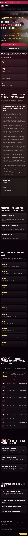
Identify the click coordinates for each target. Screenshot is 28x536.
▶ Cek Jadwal (23, 533)
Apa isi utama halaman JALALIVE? (12, 491)
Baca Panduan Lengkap (14, 48)
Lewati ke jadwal (3, 0)
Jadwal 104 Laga (14, 187)
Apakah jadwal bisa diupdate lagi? (12, 511)
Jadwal (19, 9)
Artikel (9, 9)
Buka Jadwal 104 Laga (14, 44)
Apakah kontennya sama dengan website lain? (13, 501)
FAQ (23, 9)
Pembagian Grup (14, 182)
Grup (14, 9)
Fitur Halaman (14, 185)
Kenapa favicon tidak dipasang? (12, 506)
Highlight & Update (14, 190)
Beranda (4, 9)
